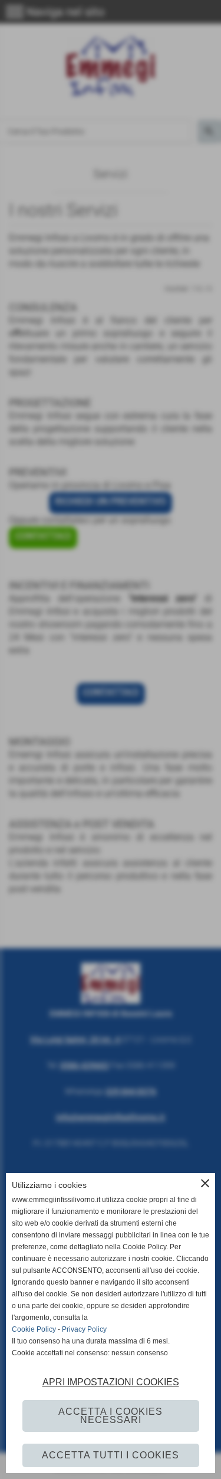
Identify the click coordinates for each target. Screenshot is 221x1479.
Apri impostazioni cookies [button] (110, 1382)
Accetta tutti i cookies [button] (110, 1455)
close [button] (205, 1183)
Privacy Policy (84, 1329)
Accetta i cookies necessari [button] (110, 1416)
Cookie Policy (34, 1329)
